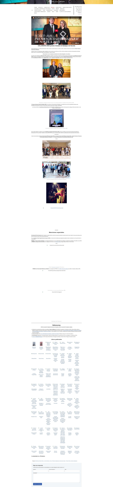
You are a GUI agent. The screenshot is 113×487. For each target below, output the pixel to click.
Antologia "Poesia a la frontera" (48, 434)
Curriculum (47, 7)
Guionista (56, 10)
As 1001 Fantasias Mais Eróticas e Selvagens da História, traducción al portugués (48, 421)
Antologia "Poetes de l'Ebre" (77, 434)
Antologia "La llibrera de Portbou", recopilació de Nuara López (62, 391)
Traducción (37, 336)
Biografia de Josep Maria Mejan (70, 452)
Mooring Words (34, 358)
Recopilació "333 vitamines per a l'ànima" (77, 417)
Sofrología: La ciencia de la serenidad (41, 404)
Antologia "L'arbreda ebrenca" (69, 434)
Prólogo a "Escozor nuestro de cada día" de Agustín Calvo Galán (62, 420)
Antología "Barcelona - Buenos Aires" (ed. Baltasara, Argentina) (62, 361)
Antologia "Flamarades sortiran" (41, 348)
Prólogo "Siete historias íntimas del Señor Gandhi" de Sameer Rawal (76, 378)
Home (35, 7)
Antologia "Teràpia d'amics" (62, 374)
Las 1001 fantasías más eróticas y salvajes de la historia (42, 331)
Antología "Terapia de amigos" (70, 374)
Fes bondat (55, 403)
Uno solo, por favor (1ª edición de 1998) (76, 452)
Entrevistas (58, 7)
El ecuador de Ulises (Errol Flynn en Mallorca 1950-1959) (69, 391)
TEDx (44, 10)
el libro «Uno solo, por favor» (63, 268)
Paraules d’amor (58, 241)
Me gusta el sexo (34, 416)
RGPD (57, 11)
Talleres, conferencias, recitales (42, 8)
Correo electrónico (52, 469)
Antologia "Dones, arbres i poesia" (69, 348)
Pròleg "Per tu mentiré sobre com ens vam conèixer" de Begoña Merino (55, 393)
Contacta (40, 7)
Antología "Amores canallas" (69, 360)
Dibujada (62, 8)
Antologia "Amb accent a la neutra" (77, 392)
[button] (50, 11)
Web (65, 469)
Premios (53, 7)
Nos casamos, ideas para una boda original (41, 452)
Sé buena (62, 403)
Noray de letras (41, 358)
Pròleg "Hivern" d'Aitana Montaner (41, 375)
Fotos (53, 8)
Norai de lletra (48, 358)
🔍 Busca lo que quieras (65, 11)
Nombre (34, 469)
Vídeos (57, 8)
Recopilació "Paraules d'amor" (55, 434)
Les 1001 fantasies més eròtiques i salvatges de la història (72, 330)
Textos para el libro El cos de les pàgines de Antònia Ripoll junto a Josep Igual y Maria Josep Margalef (62, 439)
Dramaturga (49, 10)
